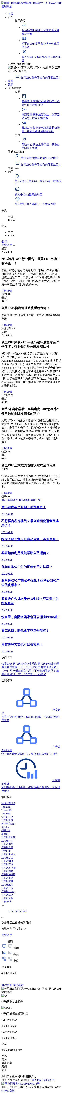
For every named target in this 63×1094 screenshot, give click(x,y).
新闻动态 (13, 500)
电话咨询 (6, 985)
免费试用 (6, 245)
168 (16, 910)
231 (25, 910)
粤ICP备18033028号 (43, 1079)
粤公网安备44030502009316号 (22, 1083)
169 (20, 910)
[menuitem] (35, 13)
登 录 (4, 241)
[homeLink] (31, 6)
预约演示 (18, 985)
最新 (4, 500)
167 (12, 910)
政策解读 (24, 500)
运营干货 (35, 500)
